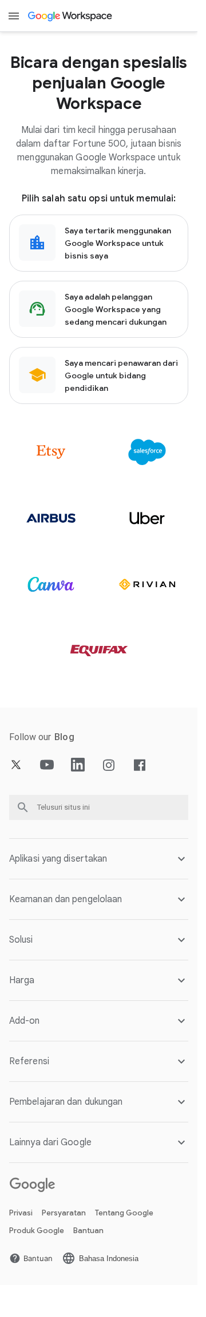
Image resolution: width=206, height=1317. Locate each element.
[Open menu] (13, 16)
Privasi (21, 1213)
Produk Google (36, 1230)
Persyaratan (64, 1213)
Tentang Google (124, 1213)
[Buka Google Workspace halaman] (70, 16)
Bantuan (88, 1230)
